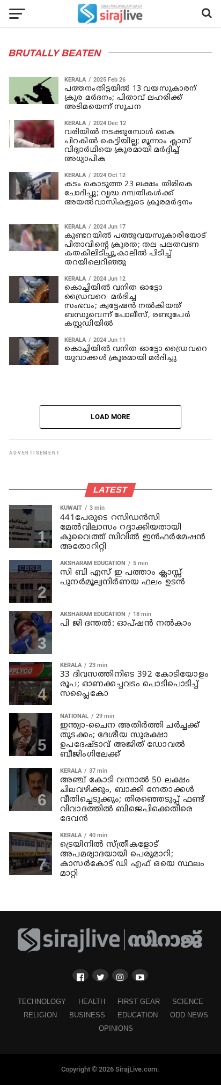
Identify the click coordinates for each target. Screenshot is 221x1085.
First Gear (138, 1002)
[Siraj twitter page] (100, 975)
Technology (42, 1002)
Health (91, 1002)
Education (137, 1015)
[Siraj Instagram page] (120, 975)
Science (187, 1002)
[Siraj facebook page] (80, 975)
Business (87, 1015)
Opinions (116, 1028)
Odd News (189, 1015)
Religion (40, 1015)
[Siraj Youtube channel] (140, 975)
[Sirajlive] (110, 950)
